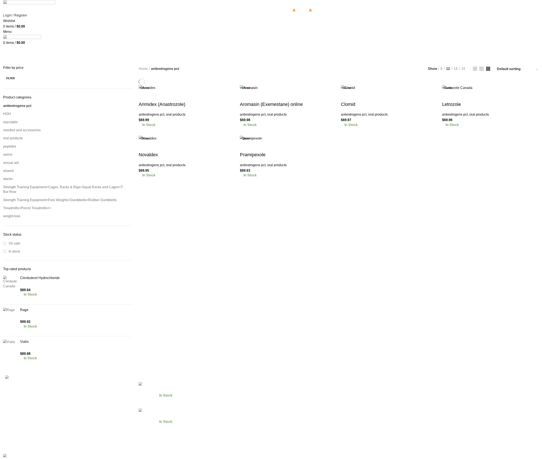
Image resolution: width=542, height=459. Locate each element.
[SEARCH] (536, 15)
